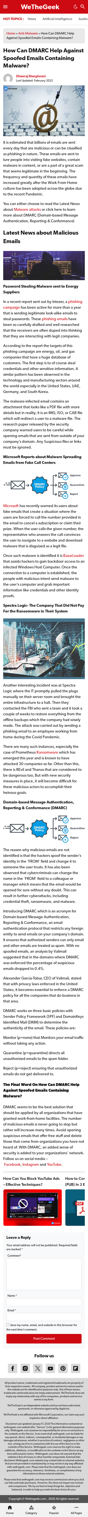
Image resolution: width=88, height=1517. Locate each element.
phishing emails (54, 319)
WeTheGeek (40, 7)
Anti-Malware (28, 33)
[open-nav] (5, 6)
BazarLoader (73, 556)
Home (10, 33)
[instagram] (25, 1372)
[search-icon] (83, 7)
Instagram (30, 1165)
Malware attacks (27, 210)
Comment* (14, 1255)
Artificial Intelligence (57, 19)
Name (12, 1296)
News (32, 19)
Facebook (12, 1165)
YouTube (54, 1165)
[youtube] (50, 1372)
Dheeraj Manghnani (31, 76)
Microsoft (11, 506)
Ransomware (48, 753)
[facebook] (12, 1372)
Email (11, 1310)
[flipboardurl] (75, 1372)
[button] (75, 8)
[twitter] (38, 1372)
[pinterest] (63, 1372)
